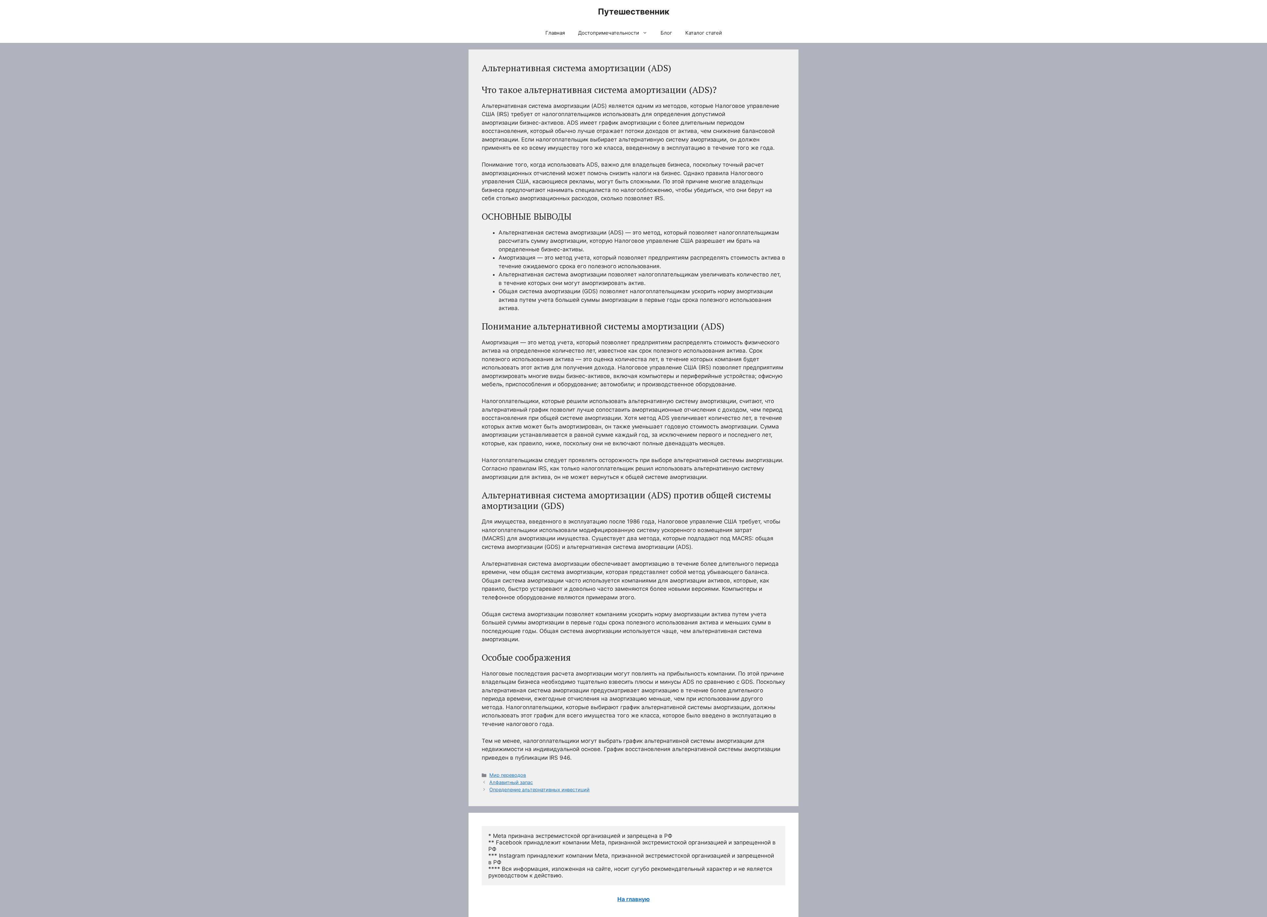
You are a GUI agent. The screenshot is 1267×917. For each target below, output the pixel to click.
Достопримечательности (608, 33)
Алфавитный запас (511, 782)
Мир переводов (507, 775)
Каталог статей (703, 33)
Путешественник (633, 11)
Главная (555, 33)
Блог (666, 33)
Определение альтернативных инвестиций (539, 789)
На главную (633, 899)
